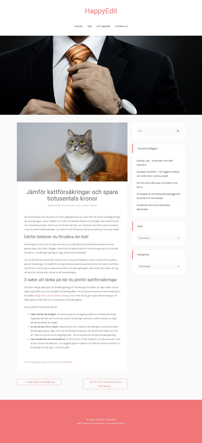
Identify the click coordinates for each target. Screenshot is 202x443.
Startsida (78, 26)
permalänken (66, 362)
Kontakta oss (121, 26)
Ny (50, 362)
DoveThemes (98, 423)
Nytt (90, 26)
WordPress (120, 423)
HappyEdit (101, 11)
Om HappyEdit (103, 26)
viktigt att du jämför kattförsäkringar (51, 295)
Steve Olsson (90, 205)
